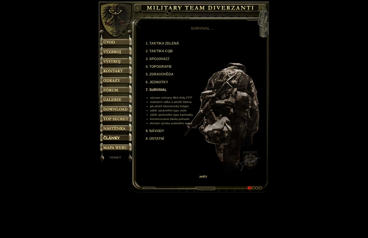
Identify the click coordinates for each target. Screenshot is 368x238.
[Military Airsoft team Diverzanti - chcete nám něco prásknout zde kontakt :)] (116, 71)
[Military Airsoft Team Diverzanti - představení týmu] (116, 42)
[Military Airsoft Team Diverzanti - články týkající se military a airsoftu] (116, 138)
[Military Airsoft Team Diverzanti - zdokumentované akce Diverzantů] (116, 100)
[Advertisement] (286, 87)
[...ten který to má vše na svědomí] (116, 158)
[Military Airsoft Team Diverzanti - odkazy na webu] (116, 80)
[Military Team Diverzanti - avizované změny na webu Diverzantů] (116, 128)
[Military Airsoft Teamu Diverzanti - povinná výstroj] (116, 61)
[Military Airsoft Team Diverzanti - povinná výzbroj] (116, 52)
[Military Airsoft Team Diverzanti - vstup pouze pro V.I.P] (116, 119)
